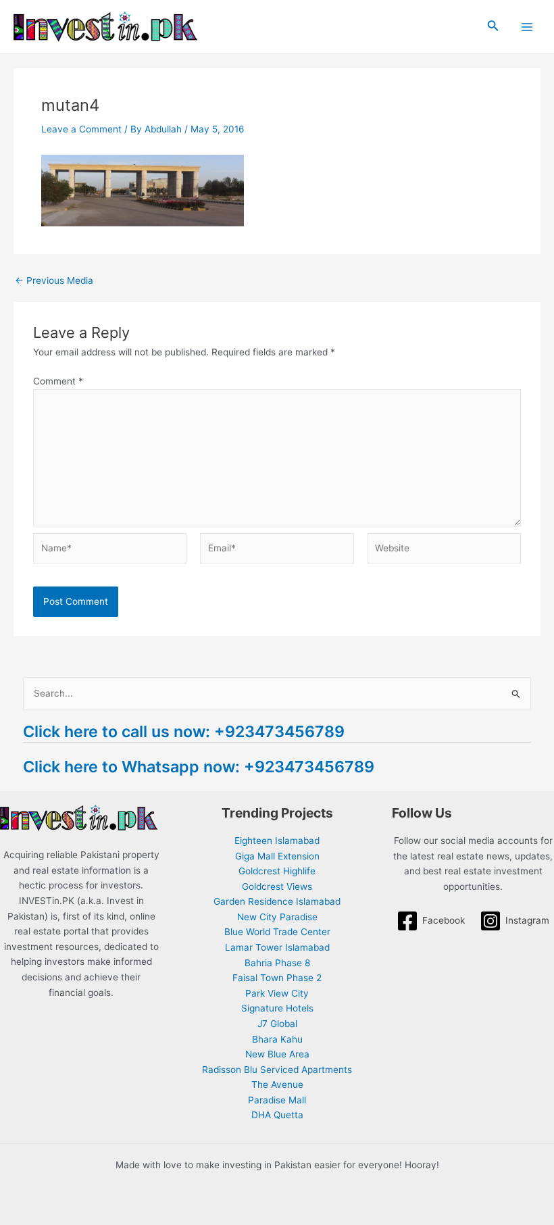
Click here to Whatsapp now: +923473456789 (198, 766)
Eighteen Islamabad (277, 840)
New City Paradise (277, 916)
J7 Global (277, 1023)
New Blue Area (277, 1054)
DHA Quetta (277, 1114)
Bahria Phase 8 (277, 962)
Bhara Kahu (277, 1039)
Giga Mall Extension (277, 856)
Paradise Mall (277, 1100)
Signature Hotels (277, 1008)
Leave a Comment (81, 129)
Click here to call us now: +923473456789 (184, 731)
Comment (58, 381)
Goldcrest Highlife (277, 871)
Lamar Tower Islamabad (277, 947)
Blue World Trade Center (277, 931)
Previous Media (54, 281)
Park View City (277, 993)
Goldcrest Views (277, 886)
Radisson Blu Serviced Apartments (277, 1069)
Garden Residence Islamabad (277, 901)
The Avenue (277, 1084)
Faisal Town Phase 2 (277, 977)
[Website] (444, 550)
